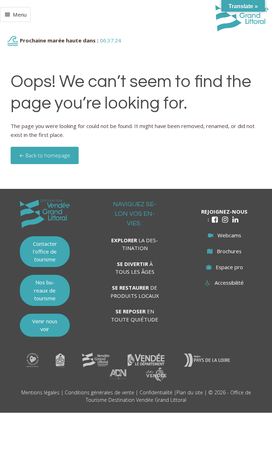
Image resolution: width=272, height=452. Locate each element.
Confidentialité (156, 392)
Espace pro (229, 267)
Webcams (229, 235)
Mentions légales (40, 392)
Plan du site (189, 392)
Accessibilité (229, 282)
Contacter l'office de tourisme (45, 251)
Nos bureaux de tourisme (45, 290)
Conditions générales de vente (99, 392)
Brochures (229, 251)
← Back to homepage (44, 155)
